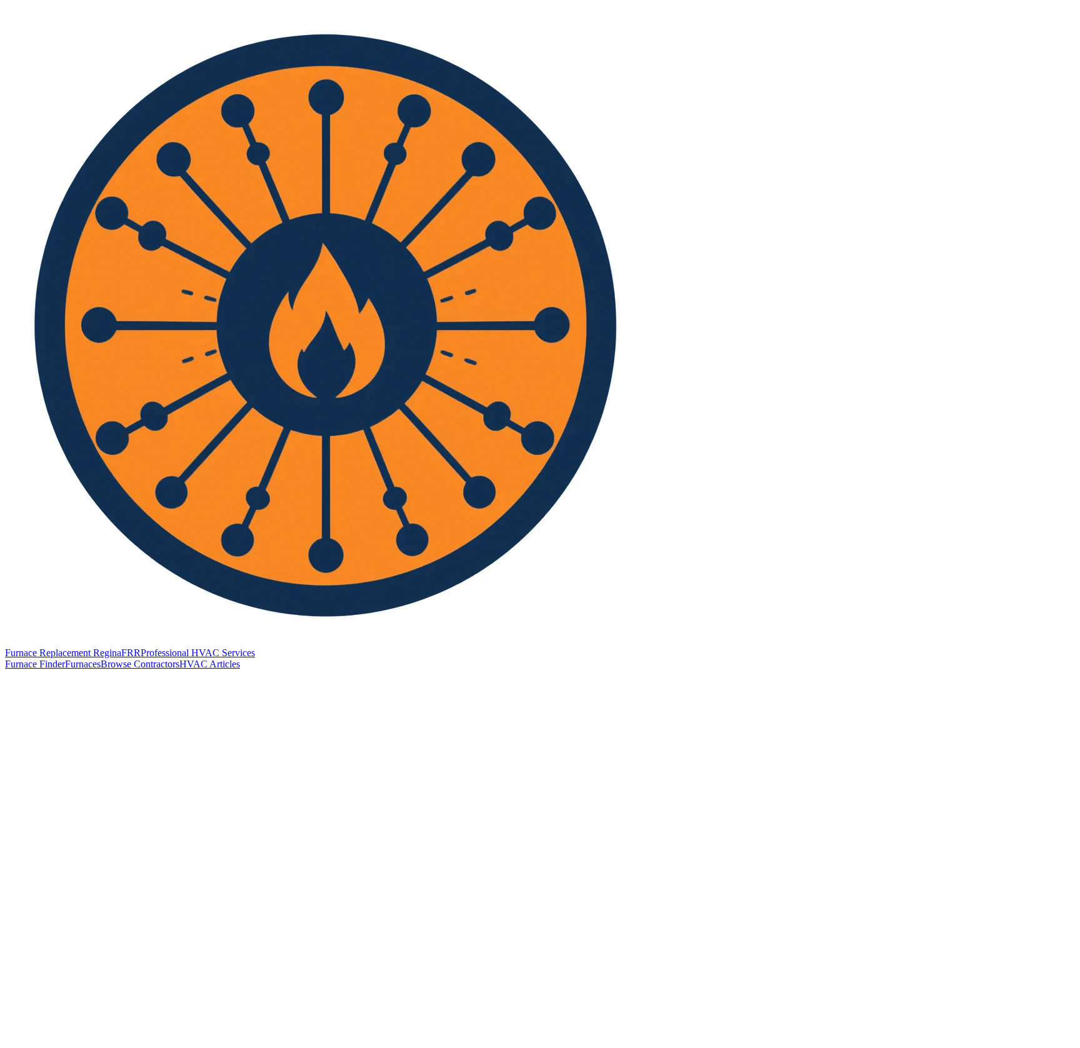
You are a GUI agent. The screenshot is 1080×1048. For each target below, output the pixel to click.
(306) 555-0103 (63, 876)
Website (89, 744)
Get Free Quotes (50, 1037)
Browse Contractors (140, 664)
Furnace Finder (35, 664)
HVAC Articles (209, 664)
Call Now (39, 744)
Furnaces (83, 664)
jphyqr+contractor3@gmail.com (95, 894)
